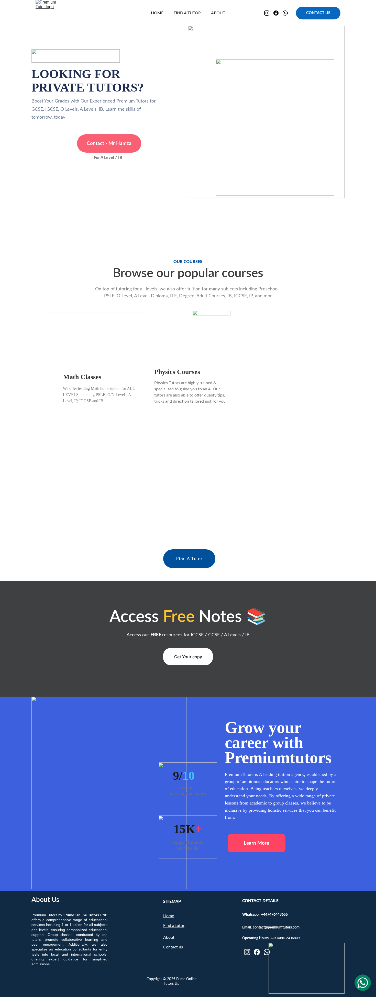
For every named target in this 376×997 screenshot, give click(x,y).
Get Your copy (188, 656)
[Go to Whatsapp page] (285, 13)
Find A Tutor (189, 558)
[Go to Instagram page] (268, 13)
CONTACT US (318, 13)
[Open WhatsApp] (363, 983)
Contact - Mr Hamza (109, 143)
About (168, 937)
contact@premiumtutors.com (276, 927)
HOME (157, 13)
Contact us (173, 947)
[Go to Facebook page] (278, 13)
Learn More (256, 843)
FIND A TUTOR (187, 13)
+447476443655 (274, 914)
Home (168, 916)
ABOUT (218, 13)
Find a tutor (173, 926)
